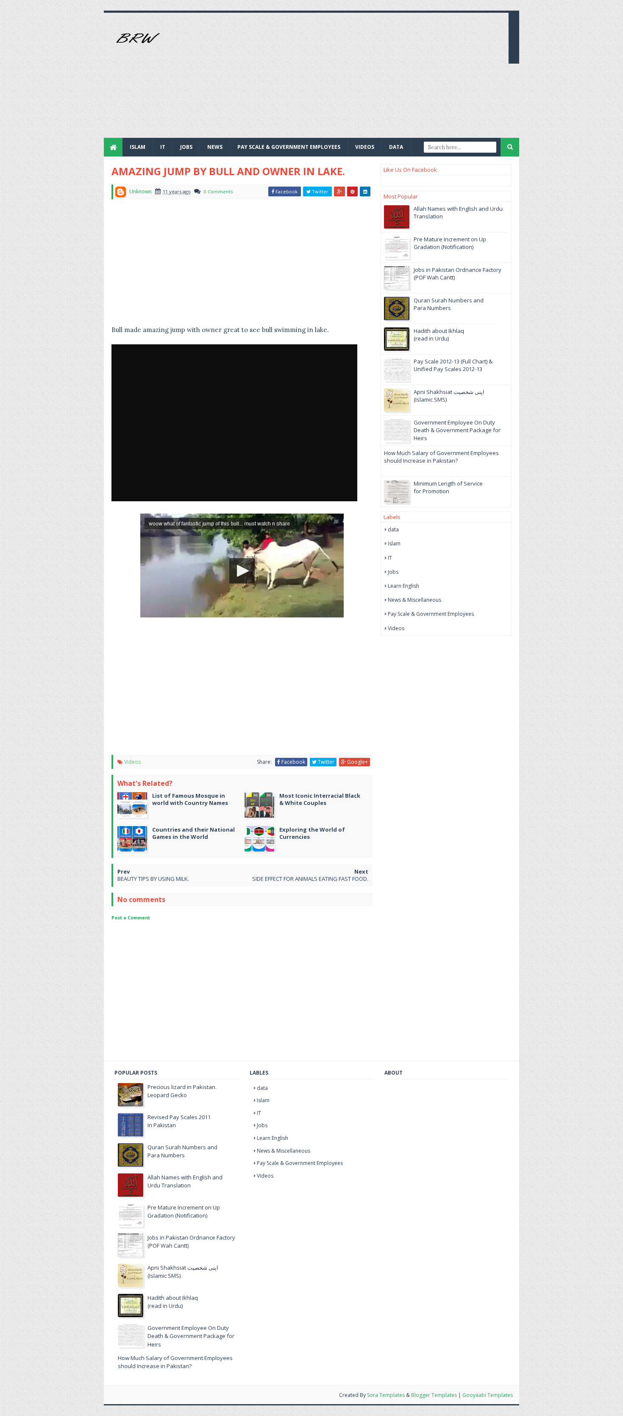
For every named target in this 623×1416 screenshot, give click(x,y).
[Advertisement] (348, 78)
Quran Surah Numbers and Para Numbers (449, 304)
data (393, 529)
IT (162, 147)
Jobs (393, 571)
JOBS (186, 147)
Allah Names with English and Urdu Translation (184, 1181)
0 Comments (218, 191)
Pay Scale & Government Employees (288, 147)
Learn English (403, 585)
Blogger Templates (434, 1395)
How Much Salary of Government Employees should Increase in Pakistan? (441, 456)
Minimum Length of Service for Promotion (448, 487)
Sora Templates (386, 1395)
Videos (364, 147)
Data (396, 147)
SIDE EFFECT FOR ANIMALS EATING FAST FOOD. (310, 879)
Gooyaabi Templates (487, 1395)
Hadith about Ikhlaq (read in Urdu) (439, 334)
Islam (137, 147)
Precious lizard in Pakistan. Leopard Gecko (182, 1091)
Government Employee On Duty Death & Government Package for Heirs (457, 430)
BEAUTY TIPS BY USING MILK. (153, 879)
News (214, 147)
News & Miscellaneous (414, 599)
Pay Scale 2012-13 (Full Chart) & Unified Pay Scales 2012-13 (453, 365)
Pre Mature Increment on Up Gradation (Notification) (450, 243)
